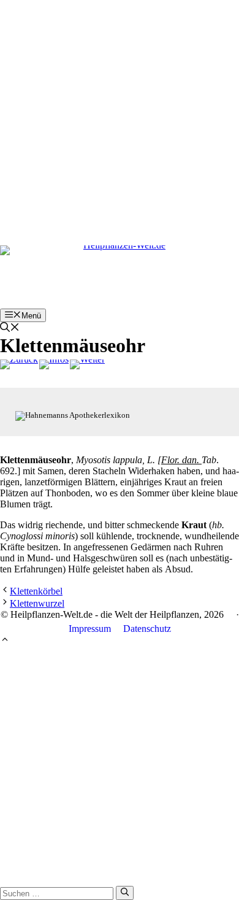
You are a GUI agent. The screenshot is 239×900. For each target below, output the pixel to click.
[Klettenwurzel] (87, 364)
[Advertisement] (119, 119)
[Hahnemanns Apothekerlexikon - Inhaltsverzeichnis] (54, 364)
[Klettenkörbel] (19, 364)
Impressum (90, 628)
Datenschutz (147, 628)
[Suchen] (125, 892)
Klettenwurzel (37, 603)
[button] (10, 328)
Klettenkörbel (36, 591)
